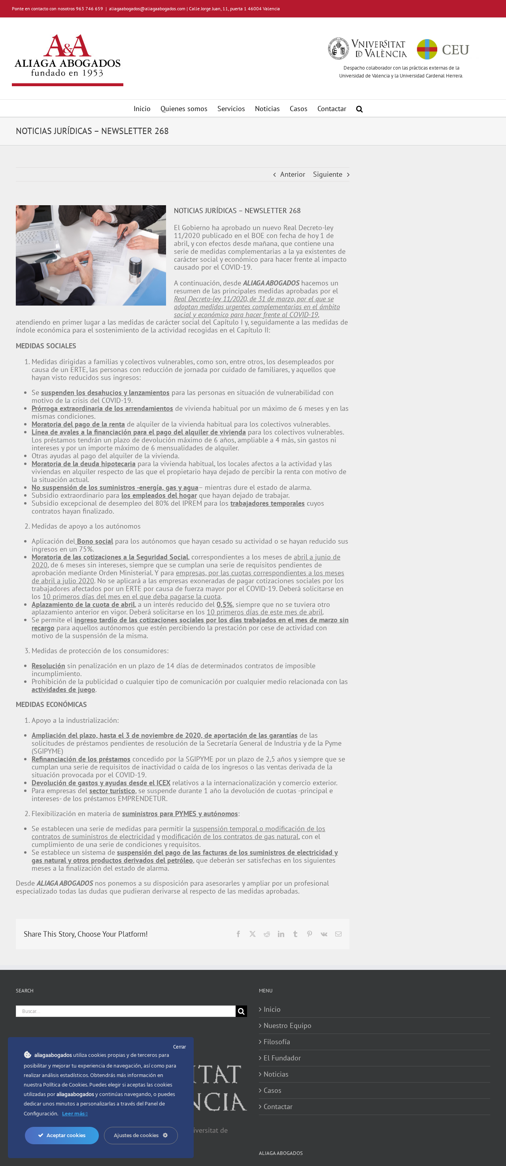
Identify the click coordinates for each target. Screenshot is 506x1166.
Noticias (276, 1074)
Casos (272, 1090)
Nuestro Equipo (288, 1026)
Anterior (292, 174)
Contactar (278, 1107)
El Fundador (282, 1058)
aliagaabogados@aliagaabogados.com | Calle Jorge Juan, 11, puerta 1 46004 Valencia (194, 8)
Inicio (272, 1009)
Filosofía (277, 1042)
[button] (359, 108)
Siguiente (327, 174)
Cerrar (179, 1046)
